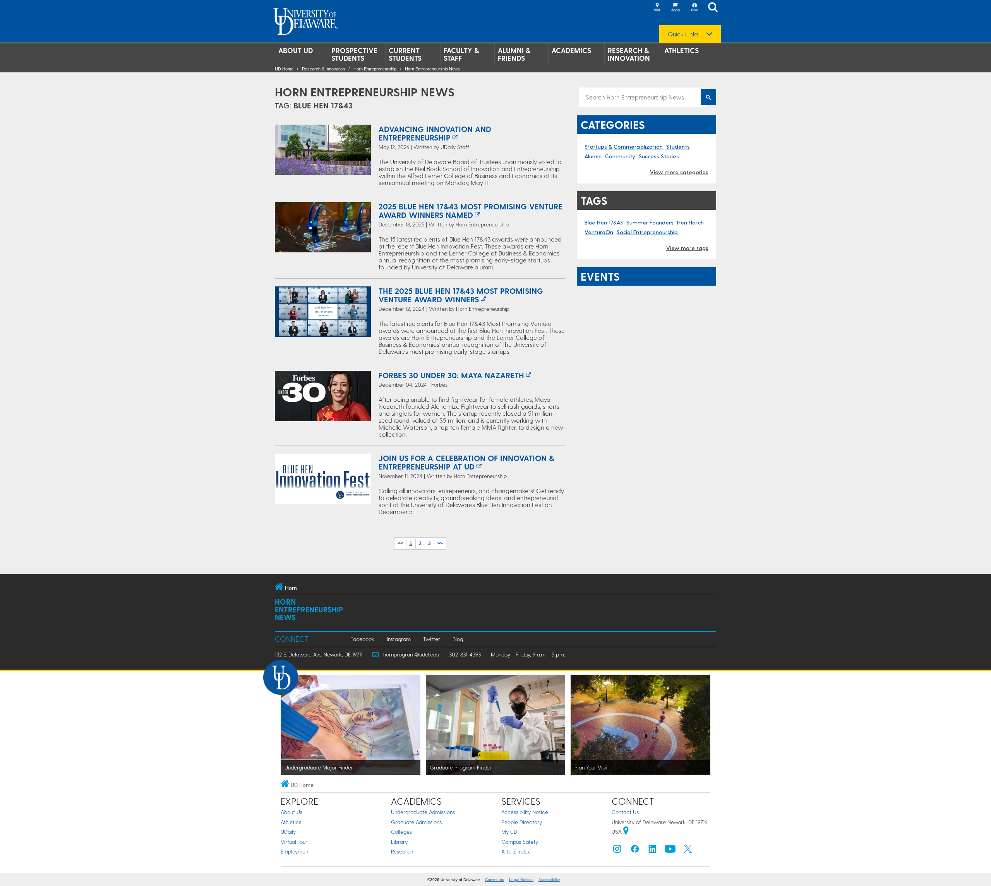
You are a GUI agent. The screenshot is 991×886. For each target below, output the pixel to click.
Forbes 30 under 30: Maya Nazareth (451, 375)
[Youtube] (670, 850)
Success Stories (659, 156)
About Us (291, 812)
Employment (295, 851)
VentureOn (599, 232)
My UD (509, 831)
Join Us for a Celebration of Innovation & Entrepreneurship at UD (466, 462)
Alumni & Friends (514, 54)
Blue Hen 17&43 (604, 222)
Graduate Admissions (416, 822)
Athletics (681, 50)
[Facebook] (634, 850)
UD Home (284, 69)
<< (400, 543)
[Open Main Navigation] (715, 8)
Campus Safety (519, 841)
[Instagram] (617, 850)
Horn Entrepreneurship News (432, 69)
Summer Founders (650, 222)
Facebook (362, 639)
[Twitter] (687, 850)
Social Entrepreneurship (647, 232)
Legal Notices (521, 879)
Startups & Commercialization (624, 146)
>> (440, 543)
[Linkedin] (652, 850)
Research (402, 851)
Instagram (399, 639)
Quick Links (683, 34)
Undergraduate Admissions (423, 812)
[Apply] (675, 7)
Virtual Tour (294, 841)
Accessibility (549, 879)
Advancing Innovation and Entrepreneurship (435, 133)
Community (620, 156)
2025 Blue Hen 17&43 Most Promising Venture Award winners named (470, 210)
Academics (571, 50)
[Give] (694, 7)
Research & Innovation (629, 54)
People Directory (521, 822)
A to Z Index (515, 851)
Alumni (593, 156)
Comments (494, 879)
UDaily (288, 831)
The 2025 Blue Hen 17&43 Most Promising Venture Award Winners (461, 295)
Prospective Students (354, 54)
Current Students (405, 54)
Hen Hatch (690, 222)
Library (399, 841)
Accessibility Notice (524, 812)
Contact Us (625, 812)
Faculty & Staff (461, 54)
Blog (458, 639)
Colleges (401, 831)
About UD (295, 50)
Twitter (431, 639)
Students (678, 146)
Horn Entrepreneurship (374, 69)
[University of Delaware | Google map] (626, 831)
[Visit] (657, 7)
